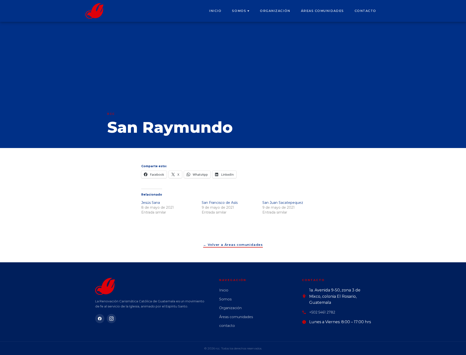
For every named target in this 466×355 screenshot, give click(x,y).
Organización (275, 11)
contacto (365, 11)
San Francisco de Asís (220, 202)
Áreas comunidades (322, 11)
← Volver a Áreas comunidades (233, 245)
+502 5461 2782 (322, 312)
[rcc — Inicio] (94, 11)
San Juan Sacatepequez (282, 202)
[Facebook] (99, 318)
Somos (239, 11)
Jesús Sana (150, 202)
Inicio (215, 11)
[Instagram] (111, 318)
